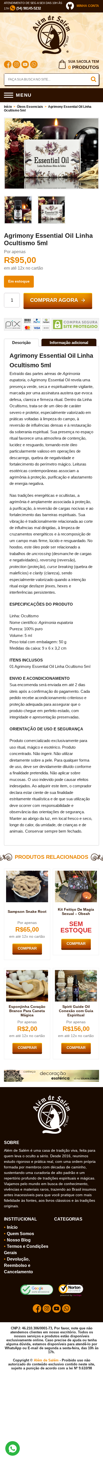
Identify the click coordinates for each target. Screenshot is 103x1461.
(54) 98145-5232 (28, 8)
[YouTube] (25, 65)
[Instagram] (16, 65)
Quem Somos (20, 1233)
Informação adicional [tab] (69, 342)
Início (8, 107)
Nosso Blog (19, 1240)
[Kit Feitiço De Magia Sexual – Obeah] (76, 873)
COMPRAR (27, 948)
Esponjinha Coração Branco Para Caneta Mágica (27, 1010)
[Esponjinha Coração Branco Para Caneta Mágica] (27, 972)
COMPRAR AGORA (54, 300)
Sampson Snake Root (27, 911)
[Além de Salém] (51, 17)
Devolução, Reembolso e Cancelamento (18, 1265)
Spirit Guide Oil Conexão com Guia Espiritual (76, 1010)
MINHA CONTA (88, 6)
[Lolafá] (51, 1072)
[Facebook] (7, 65)
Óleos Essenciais (30, 107)
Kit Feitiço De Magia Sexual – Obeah (76, 911)
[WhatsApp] (34, 65)
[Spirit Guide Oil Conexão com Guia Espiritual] (76, 972)
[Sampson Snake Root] (27, 873)
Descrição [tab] (21, 342)
